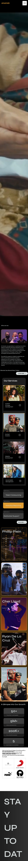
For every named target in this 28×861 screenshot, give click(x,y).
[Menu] (24, 3)
